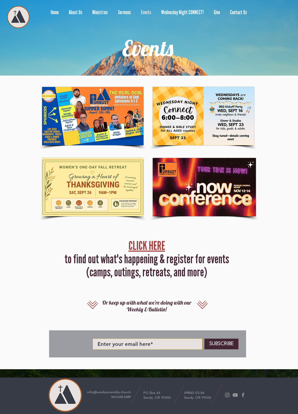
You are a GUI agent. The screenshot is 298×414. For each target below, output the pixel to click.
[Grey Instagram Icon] (227, 395)
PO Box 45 (151, 393)
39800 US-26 (194, 393)
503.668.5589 (121, 397)
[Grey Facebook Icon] (243, 395)
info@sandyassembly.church (109, 392)
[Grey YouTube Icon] (235, 395)
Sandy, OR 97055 (157, 398)
